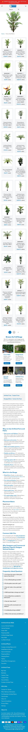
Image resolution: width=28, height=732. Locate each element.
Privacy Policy (4, 703)
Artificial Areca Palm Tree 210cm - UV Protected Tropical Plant (20, 196)
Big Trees (3, 670)
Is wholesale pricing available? (12, 610)
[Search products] (18, 9)
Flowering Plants (5, 654)
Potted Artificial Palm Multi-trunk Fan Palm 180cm (7, 124)
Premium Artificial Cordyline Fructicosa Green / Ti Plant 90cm (7, 221)
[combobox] (14, 9)
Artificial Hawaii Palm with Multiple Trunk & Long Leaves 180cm (20, 100)
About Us (3, 698)
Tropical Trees (15, 395)
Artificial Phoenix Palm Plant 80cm (7, 243)
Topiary (3, 658)
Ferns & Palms (5, 680)
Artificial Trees (7, 395)
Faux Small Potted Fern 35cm (7, 170)
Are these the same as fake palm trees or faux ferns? (13, 575)
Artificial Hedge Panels (7, 635)
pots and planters (20, 535)
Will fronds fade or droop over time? (14, 592)
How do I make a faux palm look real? (13, 587)
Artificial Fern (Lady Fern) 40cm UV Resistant (7, 76)
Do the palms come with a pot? (13, 583)
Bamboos (3, 673)
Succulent (3, 663)
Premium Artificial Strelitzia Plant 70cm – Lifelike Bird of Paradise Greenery (7, 294)
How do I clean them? (10, 601)
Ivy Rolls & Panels (5, 639)
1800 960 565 (17, 566)
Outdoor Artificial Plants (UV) (8, 647)
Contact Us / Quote (6, 689)
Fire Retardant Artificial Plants (9, 694)
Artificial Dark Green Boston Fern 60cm (7, 269)
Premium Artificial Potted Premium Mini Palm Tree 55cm (20, 220)
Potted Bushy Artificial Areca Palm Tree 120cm (20, 124)
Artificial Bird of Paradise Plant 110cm (7, 99)
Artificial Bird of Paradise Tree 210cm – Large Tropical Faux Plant (20, 270)
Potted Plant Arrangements (8, 661)
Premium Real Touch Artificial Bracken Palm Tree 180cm (7, 196)
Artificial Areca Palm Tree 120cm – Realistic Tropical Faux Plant (20, 320)
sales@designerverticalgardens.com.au (13, 568)
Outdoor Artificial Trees (7, 682)
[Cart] (25, 6)
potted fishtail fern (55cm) (16, 476)
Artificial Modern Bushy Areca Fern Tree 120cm (20, 53)
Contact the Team (17, 399)
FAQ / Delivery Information (8, 691)
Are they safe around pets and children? (12, 605)
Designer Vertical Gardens (16, 725)
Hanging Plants (8, 399)
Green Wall (4, 630)
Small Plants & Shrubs (6, 649)
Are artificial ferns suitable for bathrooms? (12, 596)
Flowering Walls (5, 633)
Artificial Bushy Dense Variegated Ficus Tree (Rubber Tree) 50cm (20, 172)
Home (2, 33)
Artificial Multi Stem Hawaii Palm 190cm (21, 293)
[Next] (18, 332)
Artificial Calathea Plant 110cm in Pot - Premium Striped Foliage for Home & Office (7, 320)
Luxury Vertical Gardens (7, 626)
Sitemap (3, 705)
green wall (9, 461)
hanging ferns (11, 540)
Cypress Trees (4, 675)
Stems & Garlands (5, 651)
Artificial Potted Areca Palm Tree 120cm (7, 147)
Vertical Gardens (5, 628)
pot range (16, 509)
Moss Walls (4, 637)
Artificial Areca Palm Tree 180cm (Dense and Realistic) (20, 245)
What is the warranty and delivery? (14, 613)
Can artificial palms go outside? (13, 579)
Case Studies (4, 696)
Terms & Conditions (6, 701)
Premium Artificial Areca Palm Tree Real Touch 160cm (7, 53)
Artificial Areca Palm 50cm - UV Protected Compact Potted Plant (21, 147)
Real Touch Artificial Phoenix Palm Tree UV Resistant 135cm (21, 76)
